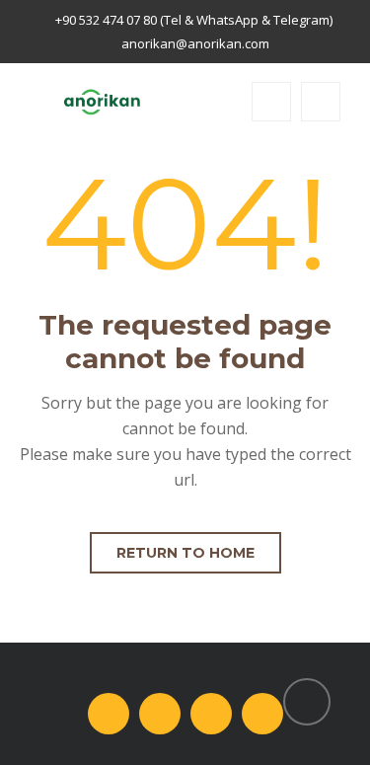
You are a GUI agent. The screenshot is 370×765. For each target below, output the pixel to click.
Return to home (185, 553)
